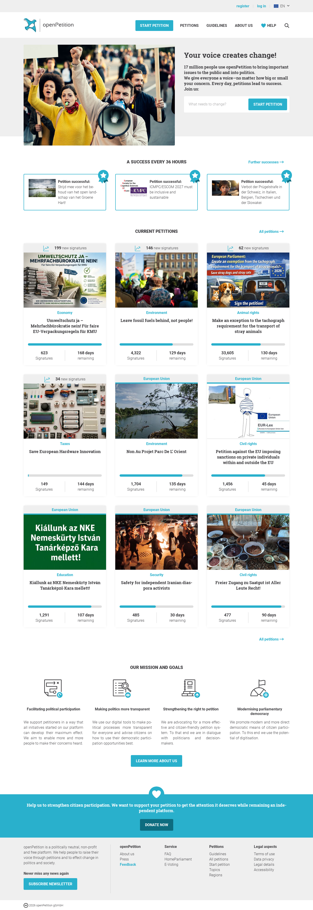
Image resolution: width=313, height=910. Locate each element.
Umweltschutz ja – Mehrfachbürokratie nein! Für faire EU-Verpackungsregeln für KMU (65, 326)
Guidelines (216, 25)
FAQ (168, 854)
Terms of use (264, 854)
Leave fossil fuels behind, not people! (156, 320)
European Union (156, 379)
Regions (215, 875)
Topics (214, 870)
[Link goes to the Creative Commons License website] (26, 905)
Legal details (264, 864)
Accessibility (264, 870)
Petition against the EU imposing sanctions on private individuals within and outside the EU (248, 457)
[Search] (287, 25)
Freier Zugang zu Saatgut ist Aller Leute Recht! (248, 585)
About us (244, 25)
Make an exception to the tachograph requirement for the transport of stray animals (248, 326)
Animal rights (248, 313)
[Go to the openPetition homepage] (49, 25)
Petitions (190, 25)
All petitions (269, 231)
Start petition (154, 25)
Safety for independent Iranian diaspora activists (156, 585)
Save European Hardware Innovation (65, 451)
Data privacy (264, 859)
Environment (156, 313)
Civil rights (248, 444)
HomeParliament (178, 859)
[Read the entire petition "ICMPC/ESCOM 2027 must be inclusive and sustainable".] (133, 196)
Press (124, 859)
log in (261, 6)
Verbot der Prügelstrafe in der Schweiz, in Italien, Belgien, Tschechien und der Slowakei (261, 192)
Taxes (65, 444)
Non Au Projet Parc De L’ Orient (156, 451)
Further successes (264, 162)
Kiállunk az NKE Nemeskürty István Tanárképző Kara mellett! (65, 585)
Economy (64, 313)
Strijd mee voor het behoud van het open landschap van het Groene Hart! (77, 192)
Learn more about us (156, 761)
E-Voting (171, 864)
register (242, 6)
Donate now (156, 825)
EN (281, 6)
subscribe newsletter (50, 884)
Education (65, 575)
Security (156, 575)
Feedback (128, 864)
